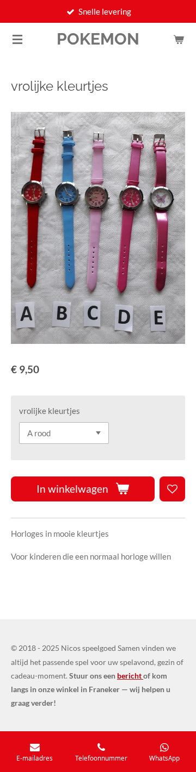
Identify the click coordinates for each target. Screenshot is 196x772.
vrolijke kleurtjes (49, 411)
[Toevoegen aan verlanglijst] (172, 489)
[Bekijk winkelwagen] (179, 39)
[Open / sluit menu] (17, 39)
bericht (130, 675)
